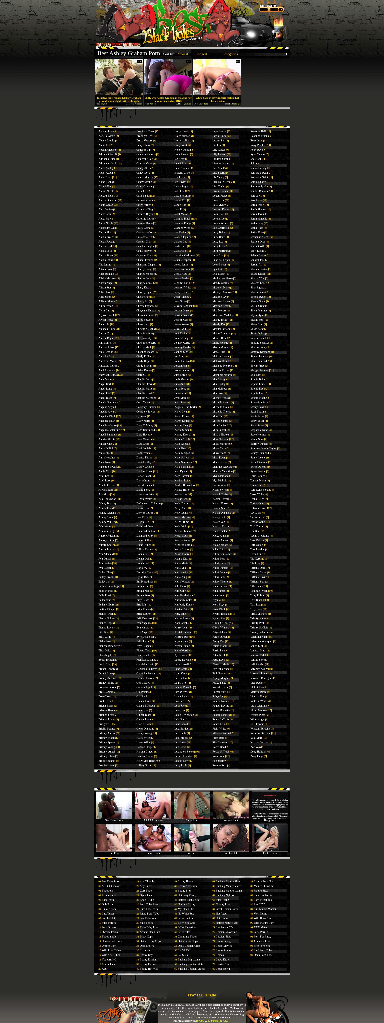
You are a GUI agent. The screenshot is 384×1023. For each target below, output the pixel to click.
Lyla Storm (218, 273)
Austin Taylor (106, 549)
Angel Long (105, 388)
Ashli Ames (104, 526)
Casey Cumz (143, 227)
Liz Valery (218, 177)
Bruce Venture (144, 140)
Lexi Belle (180, 733)
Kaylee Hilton (182, 489)
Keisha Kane (181, 498)
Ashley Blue (105, 503)
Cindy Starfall (144, 365)
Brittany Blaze (106, 756)
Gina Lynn (142, 710)
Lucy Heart (218, 237)
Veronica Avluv (259, 668)
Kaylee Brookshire (184, 485)
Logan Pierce (219, 195)
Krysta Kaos (181, 641)
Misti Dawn (219, 457)
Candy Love (143, 172)
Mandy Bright (220, 319)
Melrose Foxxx (220, 370)
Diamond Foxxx (145, 526)
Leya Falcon (219, 131)
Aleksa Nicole (106, 191)
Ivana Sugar (181, 186)
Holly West (180, 145)
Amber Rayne (106, 338)
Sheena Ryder (258, 296)
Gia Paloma (143, 691)
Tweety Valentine (260, 632)
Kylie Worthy (182, 650)
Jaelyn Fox (180, 200)
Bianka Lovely (106, 627)
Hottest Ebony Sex (188, 899)
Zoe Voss (255, 747)
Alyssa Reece (105, 319)
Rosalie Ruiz (219, 765)
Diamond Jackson (146, 531)
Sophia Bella (257, 379)
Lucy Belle (218, 232)
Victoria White (258, 701)
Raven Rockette (221, 710)
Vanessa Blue (257, 650)
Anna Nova (104, 462)
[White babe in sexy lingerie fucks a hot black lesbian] (217, 94)
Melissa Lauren (221, 356)
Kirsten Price (181, 609)
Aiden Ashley (106, 168)
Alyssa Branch (106, 315)
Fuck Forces (270, 853)
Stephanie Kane (259, 429)
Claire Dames (144, 370)
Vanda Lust (256, 645)
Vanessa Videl (258, 655)
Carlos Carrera (144, 200)
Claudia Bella (144, 379)
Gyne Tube (146, 895)
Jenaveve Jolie (182, 269)
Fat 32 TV (184, 950)
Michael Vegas (220, 397)
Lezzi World (223, 968)
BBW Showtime (187, 927)
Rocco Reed (219, 747)
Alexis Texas (105, 259)
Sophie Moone (258, 397)
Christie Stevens (145, 328)
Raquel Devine (220, 705)
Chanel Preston (144, 259)
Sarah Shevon (258, 209)
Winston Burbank (260, 728)
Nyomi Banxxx (221, 613)
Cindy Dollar (143, 356)
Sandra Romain (259, 191)
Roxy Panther (258, 145)
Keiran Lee (180, 494)
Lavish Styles (182, 691)
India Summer (182, 168)
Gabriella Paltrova (146, 668)
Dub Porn (113, 853)
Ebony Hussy (185, 881)
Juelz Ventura (181, 379)
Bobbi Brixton (106, 659)
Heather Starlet (144, 756)
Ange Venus (105, 379)
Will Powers (257, 724)
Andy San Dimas (108, 374)
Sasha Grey (256, 223)
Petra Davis (218, 659)
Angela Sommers (108, 402)
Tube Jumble (109, 936)
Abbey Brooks (106, 140)
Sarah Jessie (257, 204)
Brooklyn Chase (145, 131)
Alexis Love (105, 250)
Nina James (218, 590)
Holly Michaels (183, 135)
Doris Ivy (141, 567)
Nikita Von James (222, 554)
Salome (254, 163)
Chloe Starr (142, 324)
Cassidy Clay (143, 241)
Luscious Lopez (221, 259)
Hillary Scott (143, 765)
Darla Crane (143, 480)
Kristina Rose (182, 636)
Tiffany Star (257, 581)
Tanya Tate (256, 485)
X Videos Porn (262, 941)
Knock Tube (147, 899)
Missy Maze (219, 448)
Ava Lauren (105, 567)
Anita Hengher (106, 457)
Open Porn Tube (263, 954)
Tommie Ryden (259, 590)
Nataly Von (218, 521)
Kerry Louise (181, 549)
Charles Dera (143, 278)
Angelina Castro (107, 425)
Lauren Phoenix (183, 687)
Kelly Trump (181, 521)
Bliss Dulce (104, 650)
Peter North (219, 655)
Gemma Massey (145, 678)
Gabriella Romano (146, 673)
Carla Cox (142, 191)
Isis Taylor (180, 181)
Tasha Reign (257, 498)
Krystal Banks (182, 645)
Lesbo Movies (224, 945)
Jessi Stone (180, 301)
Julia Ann (179, 384)
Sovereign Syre (259, 402)
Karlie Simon (182, 429)
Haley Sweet (143, 737)
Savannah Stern (259, 237)
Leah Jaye (180, 705)
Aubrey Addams (107, 535)
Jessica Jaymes (182, 315)
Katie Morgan (182, 452)
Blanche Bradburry (109, 645)
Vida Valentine (258, 705)
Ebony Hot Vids (149, 968)
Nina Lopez (219, 595)
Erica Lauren (143, 613)
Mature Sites (261, 890)
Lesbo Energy (224, 941)
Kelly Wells (181, 526)
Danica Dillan (144, 457)
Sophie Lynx (257, 393)
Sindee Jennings (259, 356)
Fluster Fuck (153, 853)
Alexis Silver (105, 255)
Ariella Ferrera (106, 485)
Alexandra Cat (106, 227)
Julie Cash (180, 393)
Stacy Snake (257, 425)
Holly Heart (181, 131)
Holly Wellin (181, 140)
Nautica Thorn (220, 526)
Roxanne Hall (258, 131)
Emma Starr (143, 595)
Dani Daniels (143, 448)
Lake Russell (181, 664)
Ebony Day (146, 954)
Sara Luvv (256, 200)
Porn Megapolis (263, 899)
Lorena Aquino (220, 223)
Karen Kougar (182, 420)
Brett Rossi (104, 701)
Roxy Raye (256, 149)
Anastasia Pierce (107, 365)
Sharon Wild (257, 278)
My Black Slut (186, 909)
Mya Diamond (220, 475)
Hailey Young (144, 733)
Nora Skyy (218, 604)
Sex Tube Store (114, 820)
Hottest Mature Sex (227, 922)
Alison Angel (105, 282)
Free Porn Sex (262, 945)
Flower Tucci (144, 650)
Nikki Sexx (218, 577)
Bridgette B (104, 724)
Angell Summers (107, 434)
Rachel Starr (219, 691)
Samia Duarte (258, 181)
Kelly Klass (180, 508)
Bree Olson (104, 696)
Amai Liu (103, 324)
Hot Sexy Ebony (187, 895)
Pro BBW (259, 904)
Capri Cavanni (144, 186)
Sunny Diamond (259, 452)
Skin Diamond (258, 361)
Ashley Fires (105, 508)
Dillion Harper (144, 549)
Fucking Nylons (225, 895)
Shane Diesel (257, 273)
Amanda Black (106, 328)
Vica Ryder (256, 682)
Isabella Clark (182, 172)
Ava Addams (105, 554)
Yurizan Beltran (259, 742)
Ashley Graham (107, 512)
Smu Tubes (146, 922)
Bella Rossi (104, 595)
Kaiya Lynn (181, 411)
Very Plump (260, 913)
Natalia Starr (219, 508)
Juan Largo (180, 374)
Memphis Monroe (222, 374)
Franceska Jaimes (146, 659)
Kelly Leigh (181, 512)
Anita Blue (104, 452)
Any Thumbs (147, 881)
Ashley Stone (105, 517)
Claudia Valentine (146, 397)
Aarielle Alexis (106, 135)
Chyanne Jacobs (145, 351)
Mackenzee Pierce (222, 278)
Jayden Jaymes (182, 237)
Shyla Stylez (257, 315)
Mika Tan (217, 416)
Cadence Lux (143, 149)
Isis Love (179, 177)
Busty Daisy (143, 145)
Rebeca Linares (221, 714)
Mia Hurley (218, 384)
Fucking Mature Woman (229, 890)
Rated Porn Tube (149, 913)
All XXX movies (153, 820)
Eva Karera (142, 627)
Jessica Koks (181, 319)
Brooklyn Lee (144, 135)
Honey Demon (182, 149)
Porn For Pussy (262, 936)
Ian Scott (179, 158)
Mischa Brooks (220, 434)
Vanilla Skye (257, 659)
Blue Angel (104, 655)
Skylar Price (257, 365)
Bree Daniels (105, 691)
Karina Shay (181, 425)
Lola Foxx (218, 200)
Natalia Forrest (220, 503)
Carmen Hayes (144, 214)
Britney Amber (106, 733)
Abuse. (226, 1020)
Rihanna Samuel (221, 733)
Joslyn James (181, 370)
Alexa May (104, 218)
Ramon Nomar (220, 701)
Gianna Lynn (143, 701)
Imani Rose (180, 163)
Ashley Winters (107, 521)
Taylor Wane (257, 521)
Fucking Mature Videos (229, 886)
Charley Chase (144, 282)
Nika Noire (218, 549)
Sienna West (257, 319)
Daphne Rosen (144, 471)
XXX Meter (260, 927)
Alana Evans (105, 181)
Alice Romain (106, 273)
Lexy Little (180, 765)
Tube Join (192, 820)
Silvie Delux (257, 333)
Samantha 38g (258, 168)
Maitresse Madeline (223, 315)
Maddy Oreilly (220, 282)
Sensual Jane (257, 259)
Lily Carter (218, 149)
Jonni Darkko (182, 361)
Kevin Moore (181, 554)
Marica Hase (219, 338)
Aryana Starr (105, 489)
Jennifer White (182, 287)
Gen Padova (143, 682)
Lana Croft (180, 668)
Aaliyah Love (106, 131)
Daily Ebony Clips (150, 941)
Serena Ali (256, 264)
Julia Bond (180, 388)
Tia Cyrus (256, 558)
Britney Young (106, 747)
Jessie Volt (180, 328)
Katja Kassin (181, 466)
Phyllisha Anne (220, 668)
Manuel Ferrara (221, 328)
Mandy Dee (218, 324)
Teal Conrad (257, 526)
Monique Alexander (223, 466)
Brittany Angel (106, 751)
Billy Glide (104, 636)
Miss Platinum (220, 439)
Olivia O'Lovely (221, 622)
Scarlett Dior (257, 241)
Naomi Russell (220, 498)
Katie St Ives (181, 457)
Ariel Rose (104, 480)
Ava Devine (105, 563)
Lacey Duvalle (182, 659)
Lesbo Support (224, 950)
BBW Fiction (185, 918)
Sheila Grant (257, 305)
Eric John (141, 604)
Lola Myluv (219, 204)
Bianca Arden (106, 613)
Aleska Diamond (107, 200)
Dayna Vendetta (145, 494)
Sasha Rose (256, 227)
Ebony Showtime (187, 886)
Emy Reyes (142, 599)
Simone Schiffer (259, 342)
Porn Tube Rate (149, 904)
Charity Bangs (144, 269)
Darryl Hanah (144, 485)
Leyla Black (219, 135)
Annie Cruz (104, 471)
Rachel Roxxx (220, 687)
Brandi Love (105, 673)
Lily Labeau (219, 154)
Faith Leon (142, 641)
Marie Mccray (220, 342)
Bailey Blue (105, 572)
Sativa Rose (257, 232)
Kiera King (180, 577)
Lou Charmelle (220, 227)
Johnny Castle (182, 342)
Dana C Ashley (144, 425)
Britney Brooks (107, 737)
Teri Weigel (257, 544)
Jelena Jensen (181, 264)
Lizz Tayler (218, 186)
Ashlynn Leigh (106, 531)
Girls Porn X (261, 932)
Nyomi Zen (218, 618)
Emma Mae (142, 590)
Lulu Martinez (220, 250)
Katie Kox (180, 448)
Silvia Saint (257, 328)
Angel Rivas (105, 397)
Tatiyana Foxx (258, 508)
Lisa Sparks (219, 172)
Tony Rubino (257, 595)
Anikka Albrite (106, 439)
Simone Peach (258, 338)
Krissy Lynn (181, 627)
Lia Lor (216, 145)
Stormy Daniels (259, 443)
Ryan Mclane (257, 154)
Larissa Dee (181, 678)
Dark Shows (147, 945)
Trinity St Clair (259, 627)
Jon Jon (178, 356)
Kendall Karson (183, 531)
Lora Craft (218, 214)
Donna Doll (143, 558)
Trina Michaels (258, 613)
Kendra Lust (181, 535)
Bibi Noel (103, 632)
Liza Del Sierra (221, 181)
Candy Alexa (143, 168)
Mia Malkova (219, 388)
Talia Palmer (257, 475)
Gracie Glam (143, 724)
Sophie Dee (256, 388)
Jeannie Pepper (182, 259)
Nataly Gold (219, 517)
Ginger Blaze (143, 714)
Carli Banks (143, 195)
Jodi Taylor (180, 333)
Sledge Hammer (259, 370)
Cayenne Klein (144, 255)
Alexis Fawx (105, 241)
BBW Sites (184, 932)
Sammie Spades (259, 186)
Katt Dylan (180, 471)
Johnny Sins (181, 351)
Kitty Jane (180, 613)
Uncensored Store (112, 941)
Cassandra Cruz (145, 232)
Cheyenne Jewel (145, 315)
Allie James (104, 296)
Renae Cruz (218, 724)
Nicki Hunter (219, 531)
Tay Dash (255, 512)
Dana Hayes (143, 434)
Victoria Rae (257, 696)
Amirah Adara (106, 347)
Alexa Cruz (104, 214)
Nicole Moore (220, 544)
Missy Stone (219, 452)
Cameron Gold (144, 158)
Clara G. (141, 374)
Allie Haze (104, 292)
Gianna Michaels (145, 705)
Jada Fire (179, 191)
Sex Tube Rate (148, 918)
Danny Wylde (144, 466)
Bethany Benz (106, 604)
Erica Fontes (143, 609)
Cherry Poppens (145, 305)
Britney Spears (106, 742)
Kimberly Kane (183, 604)
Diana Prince (143, 544)
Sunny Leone (257, 457)
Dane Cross (142, 443)
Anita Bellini (105, 448)
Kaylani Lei (181, 480)
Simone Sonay (258, 347)
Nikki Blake (219, 563)
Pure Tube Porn (149, 909)
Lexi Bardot (181, 728)
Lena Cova (180, 724)
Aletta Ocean (105, 204)
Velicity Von (257, 664)
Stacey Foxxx (258, 407)
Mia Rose (217, 393)
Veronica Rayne (259, 673)
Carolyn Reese (144, 223)
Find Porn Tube (263, 950)
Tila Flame (256, 586)
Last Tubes (192, 853)
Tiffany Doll (257, 567)
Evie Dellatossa (145, 636)
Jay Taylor (180, 232)
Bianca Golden (106, 618)
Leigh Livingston (184, 714)
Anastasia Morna (107, 361)
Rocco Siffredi (220, 751)
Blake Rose (104, 641)
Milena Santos (220, 420)
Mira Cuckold (220, 425)
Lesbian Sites (223, 936)
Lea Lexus (180, 701)
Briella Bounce (106, 728)
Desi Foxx (142, 517)
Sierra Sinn (256, 324)
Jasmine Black (182, 218)
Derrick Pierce (144, 512)
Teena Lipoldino (259, 535)
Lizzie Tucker (220, 191)
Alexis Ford (105, 246)
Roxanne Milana (259, 135)
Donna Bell (142, 554)
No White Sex (186, 913)
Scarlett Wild (257, 246)
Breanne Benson (107, 687)
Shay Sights (257, 287)
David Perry (143, 489)
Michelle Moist (220, 407)
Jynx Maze (180, 397)
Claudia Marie (144, 388)
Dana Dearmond (145, 429)
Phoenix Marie (220, 664)
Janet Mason (181, 214)
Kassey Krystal (182, 434)
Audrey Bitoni (106, 540)
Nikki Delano (220, 572)
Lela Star (179, 719)
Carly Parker (143, 204)
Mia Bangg (218, 379)
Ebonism (145, 950)
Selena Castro (258, 255)
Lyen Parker (219, 264)
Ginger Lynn (143, 719)
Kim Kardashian (183, 595)
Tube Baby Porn (149, 927)
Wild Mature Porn (264, 922)
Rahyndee (217, 696)
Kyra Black (180, 655)
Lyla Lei (217, 269)
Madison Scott (220, 305)
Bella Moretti (105, 590)
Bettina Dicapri (107, 609)
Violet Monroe (258, 710)
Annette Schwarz (108, 466)
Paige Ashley (219, 632)
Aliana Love (105, 269)
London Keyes (220, 209)
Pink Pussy (218, 673)
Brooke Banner (106, 760)
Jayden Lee (180, 241)
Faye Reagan (143, 645)
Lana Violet (181, 673)
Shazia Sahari (258, 292)
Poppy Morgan (220, 678)
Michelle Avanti (221, 402)
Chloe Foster (143, 319)
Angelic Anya (106, 407)
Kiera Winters (182, 581)
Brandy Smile (106, 682)
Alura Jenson (105, 305)
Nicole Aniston (220, 540)
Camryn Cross (144, 163)
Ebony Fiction (148, 964)
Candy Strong (144, 181)
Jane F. (178, 209)
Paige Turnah (220, 636)
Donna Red (142, 563)
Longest (201, 54)
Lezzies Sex (222, 964)
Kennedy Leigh (183, 544)
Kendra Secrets (182, 540)
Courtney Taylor (145, 411)
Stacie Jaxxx (257, 416)
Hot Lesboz (222, 918)
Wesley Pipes (257, 714)
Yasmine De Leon (260, 733)
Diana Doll (142, 540)
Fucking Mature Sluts (228, 881)
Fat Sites (183, 954)
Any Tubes (146, 886)
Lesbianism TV (224, 927)
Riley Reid (218, 737)
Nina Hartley (219, 586)
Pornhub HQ (231, 853)
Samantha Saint (259, 177)
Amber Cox (105, 333)
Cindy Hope (143, 361)
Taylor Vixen (257, 517)
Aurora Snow (106, 544)
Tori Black (256, 599)
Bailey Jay (104, 581)
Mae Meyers (219, 310)
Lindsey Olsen (220, 158)
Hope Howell (181, 154)
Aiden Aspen (105, 172)
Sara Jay (255, 195)
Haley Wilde (143, 742)
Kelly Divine (181, 503)
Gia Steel (141, 696)
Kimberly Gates (183, 599)
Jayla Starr (180, 246)
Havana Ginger (144, 751)
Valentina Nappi (259, 636)
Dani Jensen (143, 452)
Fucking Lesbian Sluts (190, 964)
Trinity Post (257, 622)
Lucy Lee (217, 241)
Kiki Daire (180, 586)
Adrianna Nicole (107, 163)
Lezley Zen (218, 140)
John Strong (181, 338)
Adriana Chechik (107, 154)
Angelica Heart (106, 420)
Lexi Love (180, 742)
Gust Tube (146, 890)
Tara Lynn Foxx (259, 489)
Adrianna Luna (106, 158)
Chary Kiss (142, 287)
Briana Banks (105, 705)
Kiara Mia (180, 567)
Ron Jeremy (219, 760)
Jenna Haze (180, 273)
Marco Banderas (221, 333)
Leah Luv (179, 710)
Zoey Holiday (258, 751)
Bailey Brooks (106, 577)
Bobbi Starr (105, 664)
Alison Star (104, 287)
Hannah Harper (145, 747)
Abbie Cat (104, 145)
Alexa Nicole (105, 223)
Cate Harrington (145, 246)
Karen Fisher (181, 416)
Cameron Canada (146, 154)
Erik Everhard (144, 618)
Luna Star (218, 255)
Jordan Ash (180, 365)
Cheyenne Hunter (146, 310)
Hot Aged (221, 913)
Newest (182, 54)
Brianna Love (106, 719)
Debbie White (144, 498)
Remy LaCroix (220, 719)
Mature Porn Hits (263, 881)
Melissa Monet (220, 361)
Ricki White (219, 728)
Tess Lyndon (257, 549)
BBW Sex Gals (186, 922)
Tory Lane (256, 609)
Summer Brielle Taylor (263, 448)
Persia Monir (219, 645)
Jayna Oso (180, 250)
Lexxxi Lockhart (183, 756)
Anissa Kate (105, 443)
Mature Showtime (264, 886)
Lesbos (220, 954)
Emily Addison (144, 581)
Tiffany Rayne (258, 577)
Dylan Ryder (143, 577)
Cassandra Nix (144, 237)
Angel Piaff (105, 393)
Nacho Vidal (219, 485)
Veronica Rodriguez (261, 678)
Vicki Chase (257, 687)
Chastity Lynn (144, 292)
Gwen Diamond (145, 728)
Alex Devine (105, 209)
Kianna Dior (181, 558)
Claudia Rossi (144, 393)
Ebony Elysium (148, 959)
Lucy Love (218, 246)
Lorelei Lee (219, 218)
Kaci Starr (180, 402)
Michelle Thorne (221, 411)
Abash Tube (108, 964)
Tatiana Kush (257, 503)
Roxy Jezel (256, 140)
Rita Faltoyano (220, 742)
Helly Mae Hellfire (147, 760)
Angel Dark (105, 384)
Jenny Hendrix (182, 292)
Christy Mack (144, 347)
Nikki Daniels (220, 567)
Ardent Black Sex (150, 932)
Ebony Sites (184, 890)
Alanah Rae (104, 186)
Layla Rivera (181, 696)
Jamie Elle (180, 204)
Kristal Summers (183, 632)
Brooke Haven (106, 765)
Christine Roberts (146, 342)
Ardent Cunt (231, 820)
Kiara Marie (181, 563)
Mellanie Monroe (222, 365)
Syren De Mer (258, 466)
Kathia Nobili (182, 439)
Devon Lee (142, 521)
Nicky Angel (219, 535)
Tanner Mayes (258, 480)
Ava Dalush (104, 558)
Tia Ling (255, 563)
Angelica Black (107, 416)
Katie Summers (183, 462)
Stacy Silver (257, 420)
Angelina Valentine (109, 429)
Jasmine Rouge (182, 223)
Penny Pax (218, 641)
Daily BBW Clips (188, 941)
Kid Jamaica (181, 572)
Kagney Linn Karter (185, 407)
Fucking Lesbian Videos (191, 968)
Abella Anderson (107, 149)
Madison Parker (221, 301)
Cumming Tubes (187, 936)
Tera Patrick (257, 540)
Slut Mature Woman (265, 909)
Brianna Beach (106, 710)
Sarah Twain (257, 214)
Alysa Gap (104, 310)
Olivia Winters (220, 627)
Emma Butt (142, 586)
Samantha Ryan (259, 172)
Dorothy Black (144, 572)
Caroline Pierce (145, 218)
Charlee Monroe (145, 273)
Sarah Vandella (258, 218)
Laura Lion (180, 682)
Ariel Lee (103, 475)
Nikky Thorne (220, 581)
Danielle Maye (144, 462)
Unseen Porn (109, 945)
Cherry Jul (142, 301)
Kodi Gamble (182, 622)
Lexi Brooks (181, 737)
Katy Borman (182, 475)
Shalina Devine (259, 269)
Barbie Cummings (108, 586)
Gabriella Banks (145, 664)
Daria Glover (143, 475)
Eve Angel (142, 632)
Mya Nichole (219, 480)
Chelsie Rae (143, 296)
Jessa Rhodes (181, 296)
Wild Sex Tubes (111, 954)
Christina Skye (144, 338)
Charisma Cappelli (146, 264)
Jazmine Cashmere (184, 255)
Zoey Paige (256, 756)
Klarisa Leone (182, 618)
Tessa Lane (256, 554)
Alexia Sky (104, 232)
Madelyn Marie (221, 287)
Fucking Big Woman (189, 959)
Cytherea (141, 416)
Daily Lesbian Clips (189, 945)
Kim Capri (180, 590)
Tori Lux (255, 604)
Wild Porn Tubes (111, 950)
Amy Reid (104, 356)
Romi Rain (218, 756)
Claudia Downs (145, 384)
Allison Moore (106, 301)
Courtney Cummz (146, 407)
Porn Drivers (109, 927)
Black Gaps (146, 936)
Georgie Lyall (144, 687)
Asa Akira (104, 494)
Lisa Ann (217, 168)
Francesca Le (143, 655)
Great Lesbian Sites (227, 909)
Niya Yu (216, 599)
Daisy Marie (143, 420)
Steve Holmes (258, 434)
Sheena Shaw (257, 301)
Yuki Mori (256, 737)
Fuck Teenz (222, 899)
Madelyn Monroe (222, 292)
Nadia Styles (219, 489)
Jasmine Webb (182, 227)
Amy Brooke (105, 351)
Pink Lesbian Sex (264, 895)
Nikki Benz (218, 558)
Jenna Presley (182, 278)
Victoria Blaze (258, 691)
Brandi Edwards (107, 668)
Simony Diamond (260, 351)
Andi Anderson (106, 370)
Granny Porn (223, 904)
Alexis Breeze (106, 237)
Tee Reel (255, 531)
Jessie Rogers (181, 324)
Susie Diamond (259, 462)
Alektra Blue (105, 195)
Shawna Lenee (258, 282)
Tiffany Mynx (258, 572)
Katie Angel (181, 443)
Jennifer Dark (182, 282)
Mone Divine (219, 462)
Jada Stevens (181, 195)
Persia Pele (218, 650)
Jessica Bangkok (183, 305)
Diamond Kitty (144, 535)
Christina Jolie (144, 333)
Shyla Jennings (258, 310)
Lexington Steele (184, 751)
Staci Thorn (257, 411)
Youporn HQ (109, 959)
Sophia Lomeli (258, 384)
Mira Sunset (219, 429)
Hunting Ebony (186, 904)
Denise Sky (142, 508)
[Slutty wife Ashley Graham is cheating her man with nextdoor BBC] (168, 94)
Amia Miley (105, 342)
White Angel (257, 719)
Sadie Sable (257, 158)
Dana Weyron (144, 439)
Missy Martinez (221, 443)
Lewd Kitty (222, 959)
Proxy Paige (219, 682)
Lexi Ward (180, 747)
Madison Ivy (219, 296)
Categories (230, 54)
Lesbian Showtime (226, 932)
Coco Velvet (143, 402)
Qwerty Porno (110, 932)
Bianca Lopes (106, 622)
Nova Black (219, 609)
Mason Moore (220, 347)
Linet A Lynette (221, 163)
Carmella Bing (144, 209)
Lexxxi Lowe (182, 760)
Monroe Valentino (222, 471)
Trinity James (258, 618)
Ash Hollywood (107, 498)
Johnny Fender (182, 347)
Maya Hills (218, 351)
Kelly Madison (182, 517)
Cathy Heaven (144, 250)
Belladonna (104, 599)
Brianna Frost (106, 714)
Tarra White (257, 494)
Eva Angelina (144, 622)
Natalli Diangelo (221, 512)
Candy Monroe (144, 177)
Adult (105, 968)
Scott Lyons (257, 250)
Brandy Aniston (107, 678)
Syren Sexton (258, 471)
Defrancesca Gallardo (148, 503)
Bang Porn (270, 820)
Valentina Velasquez (261, 641)
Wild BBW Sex (262, 918)
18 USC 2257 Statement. (209, 1020)
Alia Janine (104, 264)
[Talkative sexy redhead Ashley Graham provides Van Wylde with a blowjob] (119, 94)
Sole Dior (255, 374)
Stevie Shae (257, 439)
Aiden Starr (105, 177)
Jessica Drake (181, 310)
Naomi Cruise (220, 494)
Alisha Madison (107, 278)
